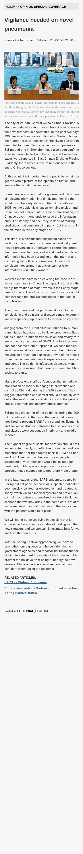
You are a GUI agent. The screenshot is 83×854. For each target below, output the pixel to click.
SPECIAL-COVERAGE (50, 6)
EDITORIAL (25, 611)
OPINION (26, 6)
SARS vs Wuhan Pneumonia (25, 582)
